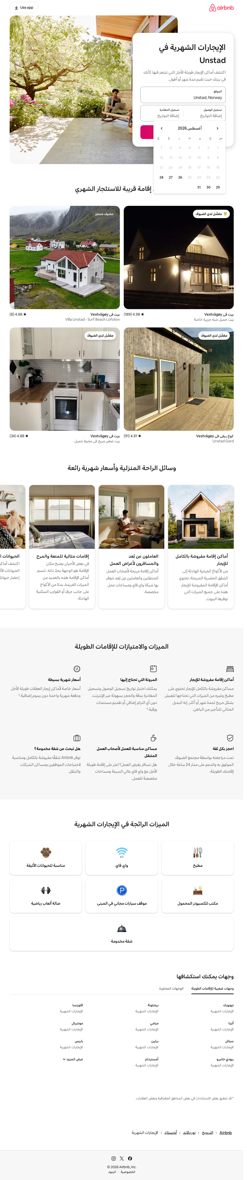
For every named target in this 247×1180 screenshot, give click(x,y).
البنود (112, 1172)
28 (161, 177)
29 (218, 187)
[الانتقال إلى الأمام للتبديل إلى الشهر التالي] (161, 128)
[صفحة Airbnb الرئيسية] (221, 7)
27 (171, 177)
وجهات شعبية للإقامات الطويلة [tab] (212, 988)
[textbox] (204, 116)
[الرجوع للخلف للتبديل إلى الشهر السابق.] (217, 128)
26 (180, 177)
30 (208, 187)
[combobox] (183, 98)
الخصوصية (128, 1172)
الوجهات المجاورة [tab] (171, 988)
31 (199, 187)
